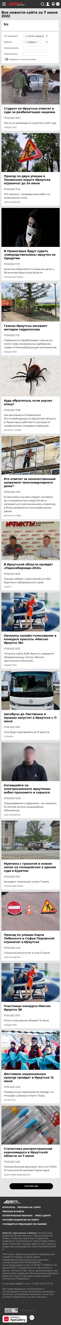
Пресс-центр (43, 1215)
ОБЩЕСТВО (10, 127)
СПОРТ (8, 587)
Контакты (8, 1207)
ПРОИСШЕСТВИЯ (13, 277)
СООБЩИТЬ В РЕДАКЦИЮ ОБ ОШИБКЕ (24, 1224)
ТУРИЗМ (8, 736)
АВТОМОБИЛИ (12, 202)
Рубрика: (8, 42)
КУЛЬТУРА (10, 1100)
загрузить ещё (31, 1186)
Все (6, 24)
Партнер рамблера (28, 1310)
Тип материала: (11, 36)
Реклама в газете (13, 1211)
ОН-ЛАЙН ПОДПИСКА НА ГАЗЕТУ (20, 1219)
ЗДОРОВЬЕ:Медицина (17, 1175)
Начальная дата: (11, 48)
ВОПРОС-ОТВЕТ (12, 430)
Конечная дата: (11, 54)
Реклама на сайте (29, 1207)
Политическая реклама (17, 1215)
